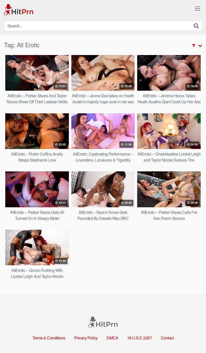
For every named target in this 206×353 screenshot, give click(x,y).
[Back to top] (192, 337)
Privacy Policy (86, 338)
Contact (167, 338)
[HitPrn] (18, 10)
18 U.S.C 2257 (139, 338)
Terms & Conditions (48, 338)
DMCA (112, 338)
